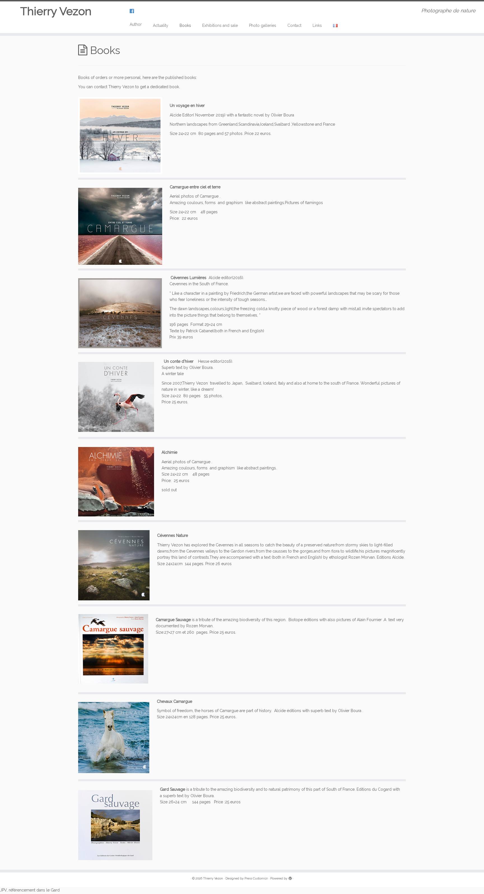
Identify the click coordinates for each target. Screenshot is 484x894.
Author (136, 24)
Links (317, 25)
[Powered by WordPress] (290, 877)
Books (185, 25)
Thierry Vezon (56, 11)
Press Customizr (256, 878)
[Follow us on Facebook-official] (134, 11)
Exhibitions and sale (220, 25)
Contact (294, 25)
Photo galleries (262, 25)
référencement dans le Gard (34, 890)
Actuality (160, 25)
